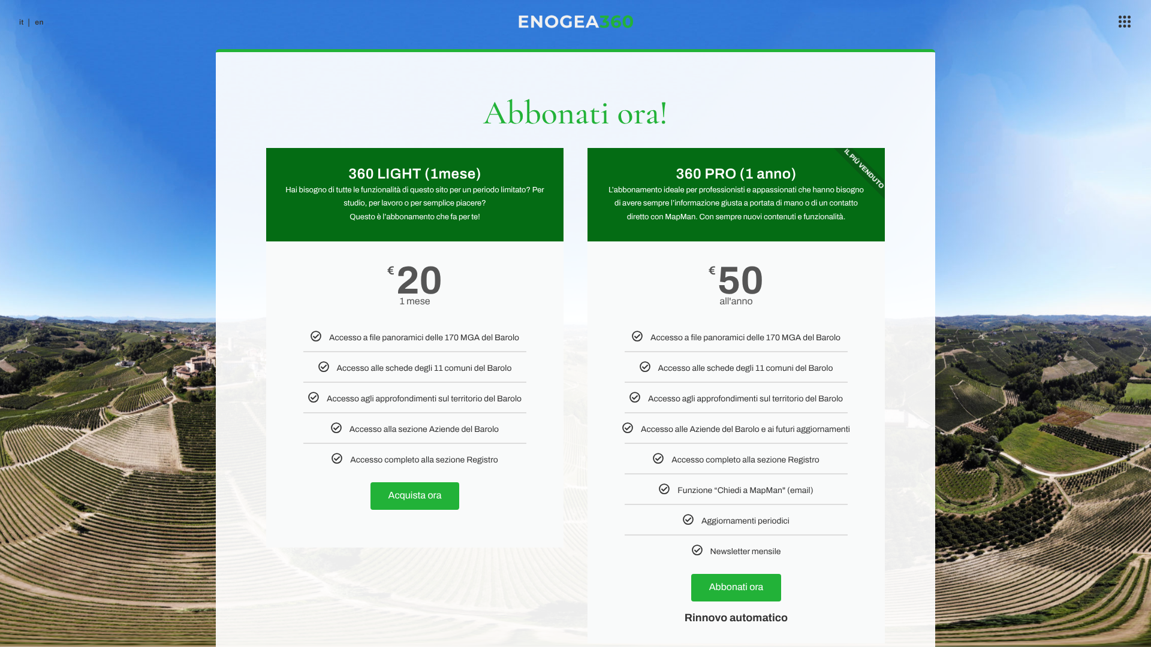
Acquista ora (415, 496)
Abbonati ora (736, 587)
